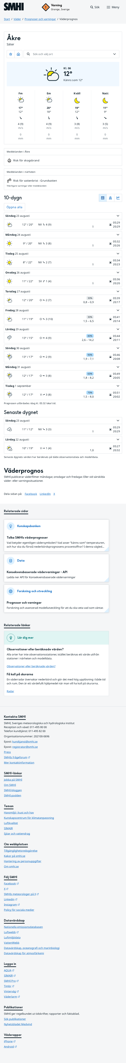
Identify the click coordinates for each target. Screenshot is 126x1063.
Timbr (25, 986)
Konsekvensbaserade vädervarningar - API (37, 572)
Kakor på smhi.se (14, 856)
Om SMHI (10, 785)
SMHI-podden (12, 795)
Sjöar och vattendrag (17, 833)
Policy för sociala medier (19, 910)
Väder (17, 19)
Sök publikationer (15, 1019)
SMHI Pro (27, 981)
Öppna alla (14, 207)
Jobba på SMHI (13, 779)
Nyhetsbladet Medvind (18, 1024)
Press (7, 752)
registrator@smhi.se (25, 747)
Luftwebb (27, 932)
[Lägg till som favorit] (11, 54)
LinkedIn (45, 494)
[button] (94, 7)
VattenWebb (11, 943)
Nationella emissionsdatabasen (23, 927)
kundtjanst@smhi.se (25, 741)
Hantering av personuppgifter (22, 861)
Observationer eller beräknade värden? (31, 666)
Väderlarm (28, 996)
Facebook (31, 494)
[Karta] (110, 198)
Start (7, 19)
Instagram (28, 904)
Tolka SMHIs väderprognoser (27, 538)
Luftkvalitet (11, 823)
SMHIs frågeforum (33, 757)
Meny (115, 7)
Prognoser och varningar (40, 19)
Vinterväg (27, 991)
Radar (10, 691)
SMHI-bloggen (13, 790)
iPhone (26, 1041)
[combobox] (71, 54)
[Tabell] (103, 198)
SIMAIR (8, 828)
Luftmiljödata (12, 937)
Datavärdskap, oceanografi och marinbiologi (32, 948)
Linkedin (27, 899)
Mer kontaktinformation (19, 762)
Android (26, 1046)
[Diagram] (118, 198)
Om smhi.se (11, 866)
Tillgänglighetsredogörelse (20, 850)
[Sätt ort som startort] (18, 54)
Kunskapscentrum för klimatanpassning (29, 818)
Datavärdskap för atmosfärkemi (24, 953)
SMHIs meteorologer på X (37, 894)
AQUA (25, 970)
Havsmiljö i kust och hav (19, 812)
